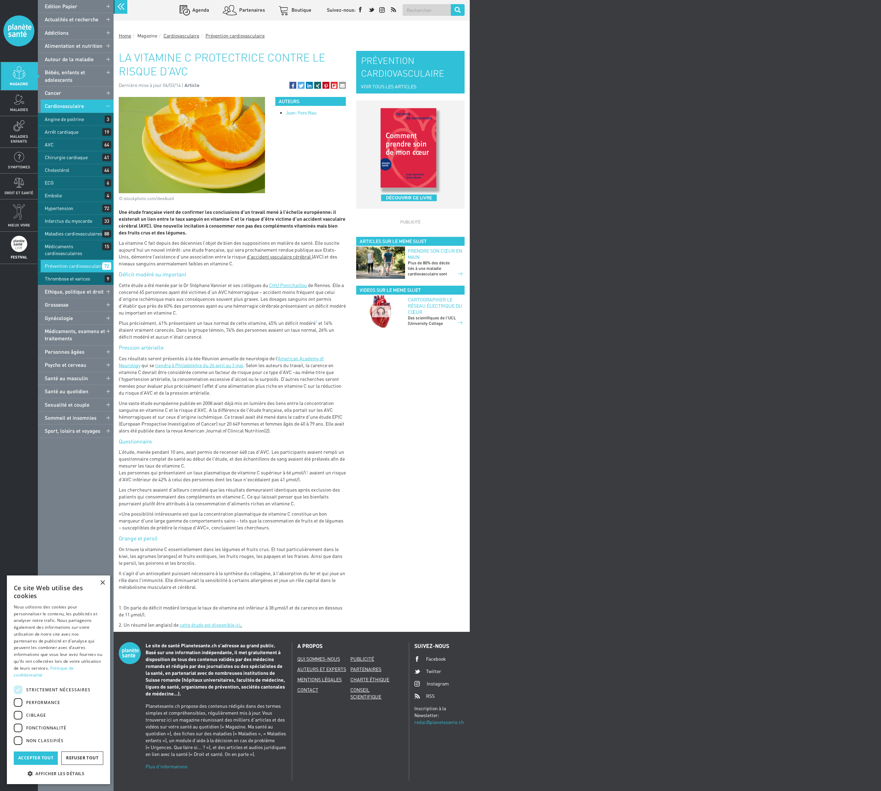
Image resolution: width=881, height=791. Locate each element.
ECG (49, 183)
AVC (49, 144)
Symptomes (19, 167)
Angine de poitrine (64, 119)
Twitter (433, 671)
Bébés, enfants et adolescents (65, 76)
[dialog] (58, 679)
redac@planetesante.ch (439, 722)
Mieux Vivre (19, 225)
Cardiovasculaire (64, 106)
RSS (430, 696)
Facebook (436, 659)
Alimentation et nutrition (74, 46)
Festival (19, 257)
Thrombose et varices (67, 279)
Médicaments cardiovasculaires (63, 249)
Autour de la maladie (69, 59)
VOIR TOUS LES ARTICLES (388, 86)
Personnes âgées (64, 352)
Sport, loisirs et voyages (72, 431)
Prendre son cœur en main (435, 254)
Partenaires (251, 10)
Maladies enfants (19, 138)
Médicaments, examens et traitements (75, 334)
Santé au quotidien (66, 391)
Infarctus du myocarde (68, 221)
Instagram (438, 683)
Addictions (56, 33)
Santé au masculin (66, 378)
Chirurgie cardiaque (66, 157)
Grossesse (56, 304)
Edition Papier (61, 6)
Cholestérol (57, 170)
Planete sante (18, 30)
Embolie (53, 195)
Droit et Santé (18, 192)
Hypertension (59, 208)
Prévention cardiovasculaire (74, 266)
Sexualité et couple (67, 405)
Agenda (200, 10)
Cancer (53, 93)
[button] (292, 85)
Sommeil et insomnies (70, 418)
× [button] (102, 582)
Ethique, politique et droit (74, 291)
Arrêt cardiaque (61, 132)
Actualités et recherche (71, 19)
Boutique (300, 10)
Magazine (19, 83)
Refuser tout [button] (82, 758)
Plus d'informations (167, 766)
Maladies (19, 109)
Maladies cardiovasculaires (73, 234)
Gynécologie (59, 318)
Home (125, 36)
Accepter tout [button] (35, 758)
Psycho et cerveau (65, 365)
